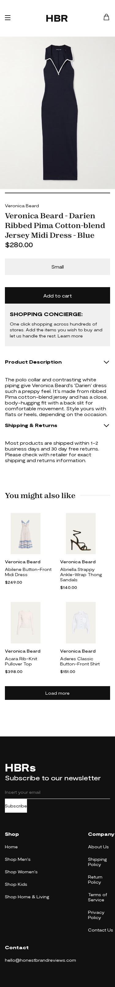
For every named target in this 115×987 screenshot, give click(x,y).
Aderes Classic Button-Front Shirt (80, 661)
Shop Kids (16, 884)
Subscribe (16, 805)
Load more (57, 693)
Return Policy (95, 879)
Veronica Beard (22, 205)
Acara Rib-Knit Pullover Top (21, 661)
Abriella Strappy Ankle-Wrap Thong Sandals (81, 574)
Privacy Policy (96, 915)
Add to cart (57, 295)
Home (11, 846)
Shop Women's (21, 871)
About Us (98, 846)
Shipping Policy (97, 862)
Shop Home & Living (27, 896)
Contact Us (100, 929)
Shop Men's (18, 859)
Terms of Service (97, 897)
